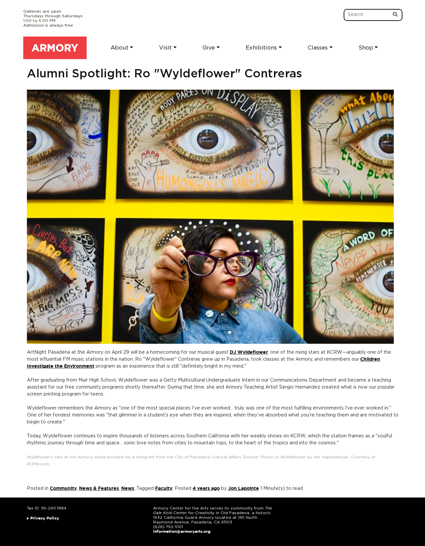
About (119, 47)
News (127, 489)
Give (209, 47)
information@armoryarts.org (182, 531)
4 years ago (206, 489)
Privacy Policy (44, 518)
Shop (366, 47)
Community (63, 489)
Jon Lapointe (243, 489)
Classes (318, 47)
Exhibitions (261, 47)
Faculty (163, 489)
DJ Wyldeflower (249, 352)
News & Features (99, 489)
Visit (165, 47)
